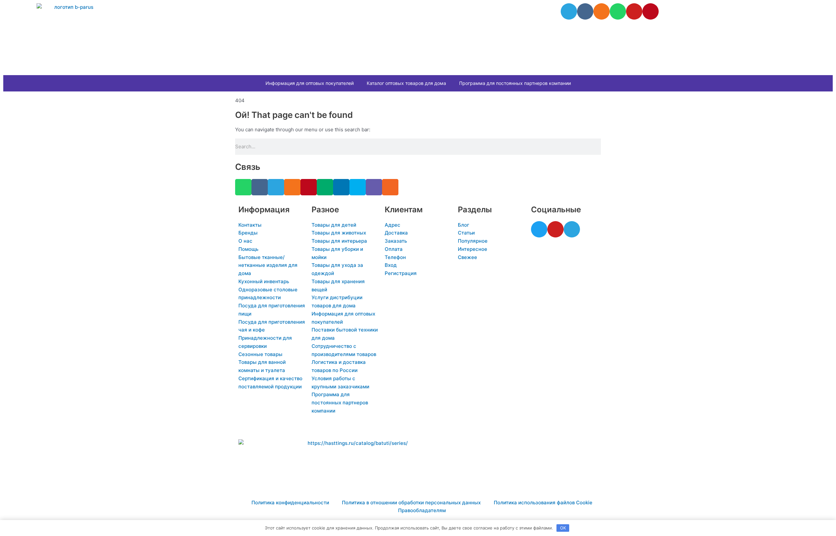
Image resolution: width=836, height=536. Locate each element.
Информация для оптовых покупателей (309, 83)
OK (563, 527)
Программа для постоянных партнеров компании (515, 83)
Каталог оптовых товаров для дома (406, 83)
